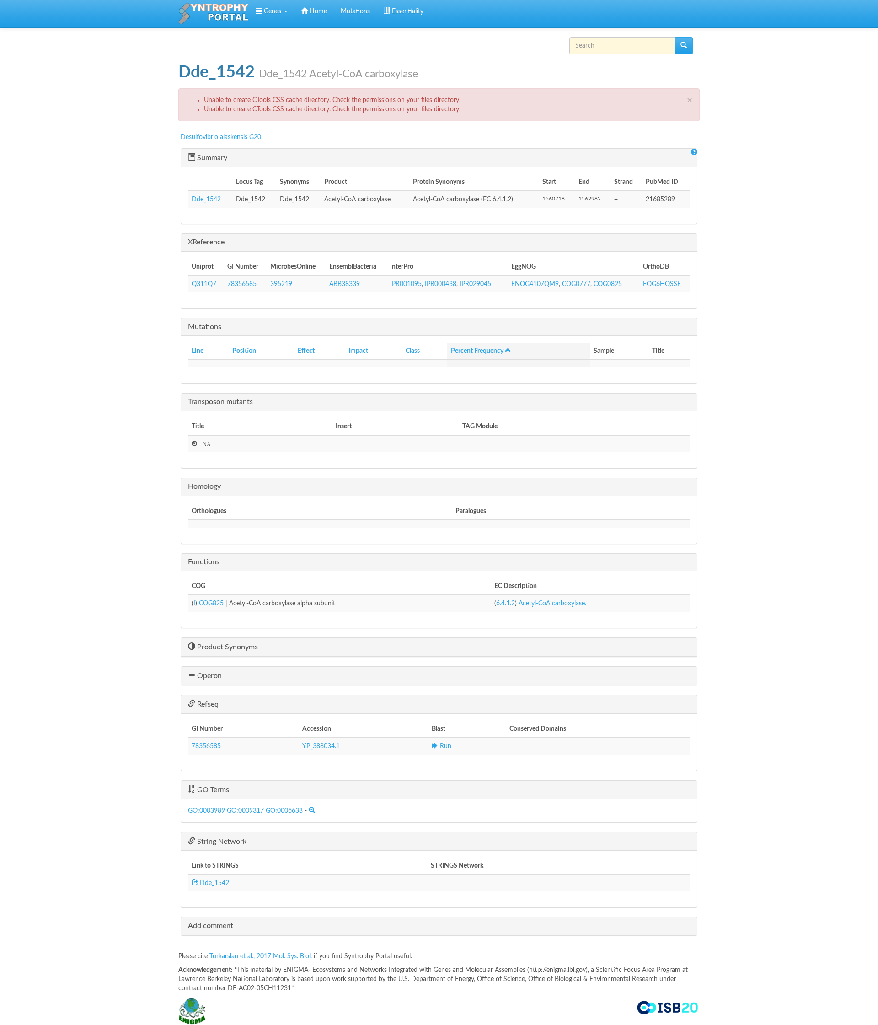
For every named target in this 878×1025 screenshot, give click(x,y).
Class (413, 351)
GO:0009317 (245, 811)
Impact (358, 351)
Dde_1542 (206, 199)
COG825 (211, 603)
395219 (281, 284)
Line (197, 351)
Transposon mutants (220, 401)
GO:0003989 (206, 811)
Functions (204, 562)
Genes (272, 11)
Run (444, 746)
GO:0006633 (284, 811)
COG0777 (576, 284)
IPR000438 (440, 284)
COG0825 (608, 284)
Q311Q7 (204, 284)
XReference (206, 242)
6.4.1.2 (505, 603)
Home (317, 11)
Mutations (355, 11)
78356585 (242, 284)
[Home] (213, 14)
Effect (306, 351)
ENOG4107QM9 (535, 284)
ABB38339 (344, 284)
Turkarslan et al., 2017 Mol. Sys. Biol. (261, 956)
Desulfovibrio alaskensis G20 (221, 137)
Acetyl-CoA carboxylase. (552, 603)
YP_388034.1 (321, 746)
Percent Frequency (478, 351)
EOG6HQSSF (662, 284)
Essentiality (406, 11)
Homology (204, 486)
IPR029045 (475, 284)
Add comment (210, 925)
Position (244, 351)
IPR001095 (406, 284)
